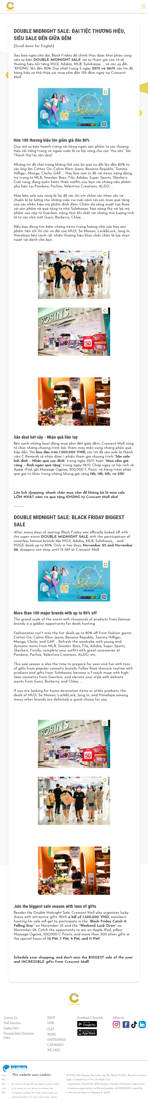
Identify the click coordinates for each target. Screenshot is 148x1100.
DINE (50, 1023)
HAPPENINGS (56, 1039)
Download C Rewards (90, 1017)
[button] (142, 6)
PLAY (51, 1029)
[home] (10, 6)
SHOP (51, 1017)
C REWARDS (55, 1045)
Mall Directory (12, 1023)
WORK (51, 1034)
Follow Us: (119, 1017)
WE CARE (53, 1050)
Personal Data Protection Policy (19, 1035)
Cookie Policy (11, 1028)
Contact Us (10, 1017)
